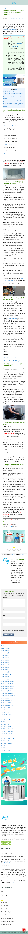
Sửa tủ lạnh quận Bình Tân (7, 681)
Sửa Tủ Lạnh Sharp (6, 740)
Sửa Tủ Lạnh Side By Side (7, 738)
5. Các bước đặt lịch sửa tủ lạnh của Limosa (13, 103)
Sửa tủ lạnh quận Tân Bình (7, 686)
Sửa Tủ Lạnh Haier (5, 719)
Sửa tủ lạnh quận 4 (5, 657)
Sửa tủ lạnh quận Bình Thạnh (8, 695)
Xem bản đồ (7, 862)
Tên (4, 609)
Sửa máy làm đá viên (6, 924)
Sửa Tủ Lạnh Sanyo (6, 736)
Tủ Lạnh (4, 8)
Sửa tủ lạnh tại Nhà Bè (6, 698)
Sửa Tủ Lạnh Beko (5, 710)
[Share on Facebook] (10, 550)
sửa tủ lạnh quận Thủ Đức (9, 29)
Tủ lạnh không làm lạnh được (11, 132)
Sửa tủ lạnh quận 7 (5, 664)
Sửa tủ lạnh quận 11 (6, 674)
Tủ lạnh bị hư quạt (8, 154)
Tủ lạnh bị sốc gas (8, 144)
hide (16, 89)
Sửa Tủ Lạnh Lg (5, 724)
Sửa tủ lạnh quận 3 (5, 655)
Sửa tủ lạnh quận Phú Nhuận (8, 683)
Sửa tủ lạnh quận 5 (5, 660)
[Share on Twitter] (13, 550)
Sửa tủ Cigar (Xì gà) (6, 911)
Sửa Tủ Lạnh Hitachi (6, 721)
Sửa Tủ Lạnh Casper (6, 750)
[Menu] (2, 2)
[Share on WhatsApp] (8, 550)
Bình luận (5, 597)
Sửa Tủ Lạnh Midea (6, 726)
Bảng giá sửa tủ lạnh (12, 318)
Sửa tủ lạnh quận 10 (6, 672)
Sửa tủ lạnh (4, 645)
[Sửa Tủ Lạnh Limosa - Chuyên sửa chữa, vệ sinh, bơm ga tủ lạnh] (14, 2)
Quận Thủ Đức (20, 43)
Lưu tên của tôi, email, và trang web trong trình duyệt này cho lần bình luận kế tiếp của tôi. (13, 630)
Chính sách (4, 898)
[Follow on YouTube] (22, 839)
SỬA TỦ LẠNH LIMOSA (20, 18)
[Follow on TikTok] (20, 839)
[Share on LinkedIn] (20, 550)
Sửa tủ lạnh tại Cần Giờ (7, 700)
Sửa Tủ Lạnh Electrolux (7, 717)
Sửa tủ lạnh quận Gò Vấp (7, 679)
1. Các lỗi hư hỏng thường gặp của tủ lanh (12, 91)
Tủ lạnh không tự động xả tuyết (11, 125)
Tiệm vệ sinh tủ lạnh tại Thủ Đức (12, 357)
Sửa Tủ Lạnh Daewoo (6, 712)
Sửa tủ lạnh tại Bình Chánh (7, 693)
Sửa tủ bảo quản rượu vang (7, 915)
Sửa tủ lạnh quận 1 (5, 650)
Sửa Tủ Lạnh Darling (6, 714)
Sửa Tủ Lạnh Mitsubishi (7, 729)
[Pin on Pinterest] (18, 550)
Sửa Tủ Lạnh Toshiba (6, 743)
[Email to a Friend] (15, 550)
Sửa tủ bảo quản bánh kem (7, 918)
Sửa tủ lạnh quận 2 (5, 653)
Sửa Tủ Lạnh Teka (5, 745)
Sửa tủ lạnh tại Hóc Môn (7, 705)
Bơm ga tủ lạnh (4, 908)
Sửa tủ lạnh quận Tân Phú (7, 688)
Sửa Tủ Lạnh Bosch (6, 748)
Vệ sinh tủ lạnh (4, 905)
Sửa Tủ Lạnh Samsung (6, 733)
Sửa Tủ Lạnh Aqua (5, 707)
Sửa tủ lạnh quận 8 (5, 667)
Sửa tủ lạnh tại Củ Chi (6, 702)
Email (4, 615)
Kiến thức (3, 891)
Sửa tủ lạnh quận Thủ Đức (7, 691)
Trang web (5, 621)
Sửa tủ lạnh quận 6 (5, 662)
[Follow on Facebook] (15, 839)
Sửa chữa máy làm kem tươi (8, 921)
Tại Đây (12, 882)
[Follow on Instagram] (17, 839)
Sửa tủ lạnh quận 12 (6, 676)
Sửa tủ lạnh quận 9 (5, 669)
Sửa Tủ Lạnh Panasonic (7, 731)
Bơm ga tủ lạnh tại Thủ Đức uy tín (12, 360)
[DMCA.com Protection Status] (6, 842)
